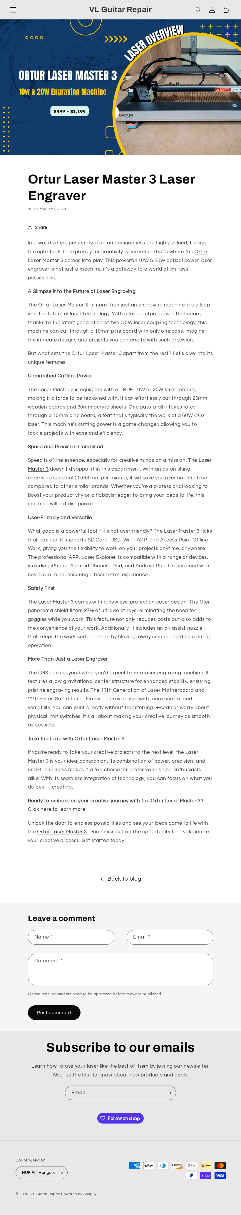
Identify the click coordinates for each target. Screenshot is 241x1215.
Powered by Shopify (79, 1194)
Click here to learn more (57, 809)
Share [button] (41, 227)
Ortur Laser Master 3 (62, 831)
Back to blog (124, 879)
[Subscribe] (169, 1093)
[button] (13, 9)
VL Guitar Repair (45, 1194)
